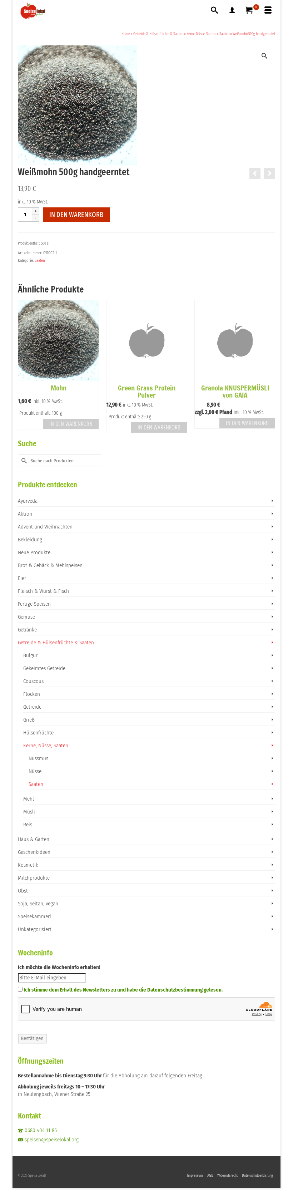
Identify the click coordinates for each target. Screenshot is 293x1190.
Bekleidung (30, 539)
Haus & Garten (33, 839)
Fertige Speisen (34, 604)
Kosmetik (28, 865)
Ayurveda (28, 501)
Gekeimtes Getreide (44, 668)
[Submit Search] (23, 460)
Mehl (28, 799)
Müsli (29, 811)
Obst (23, 890)
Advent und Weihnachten (45, 526)
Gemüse (26, 617)
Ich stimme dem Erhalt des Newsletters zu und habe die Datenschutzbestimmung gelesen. (123, 990)
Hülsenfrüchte (38, 732)
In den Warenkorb (76, 214)
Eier (22, 578)
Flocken (31, 694)
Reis (27, 824)
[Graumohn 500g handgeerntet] (254, 173)
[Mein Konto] (232, 10)
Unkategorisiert (34, 929)
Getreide (32, 707)
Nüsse (35, 771)
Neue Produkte (34, 552)
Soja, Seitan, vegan (38, 903)
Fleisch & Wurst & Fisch (43, 591)
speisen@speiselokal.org (52, 1139)
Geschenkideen (34, 852)
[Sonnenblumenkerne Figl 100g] (269, 173)
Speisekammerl (34, 916)
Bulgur (30, 655)
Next (269, 366)
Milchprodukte (34, 878)
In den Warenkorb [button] (70, 424)
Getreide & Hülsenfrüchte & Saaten (56, 642)
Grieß (29, 720)
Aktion (25, 514)
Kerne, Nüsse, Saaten (45, 745)
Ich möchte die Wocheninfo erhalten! (59, 967)
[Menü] (268, 10)
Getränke (27, 629)
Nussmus (38, 758)
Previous (24, 366)
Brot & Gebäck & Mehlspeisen (50, 565)
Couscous (33, 681)
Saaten (40, 260)
